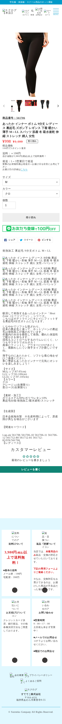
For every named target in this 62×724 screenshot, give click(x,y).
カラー (6, 188)
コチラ (37, 641)
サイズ (6, 177)
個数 (5, 200)
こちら (24, 169)
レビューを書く (31, 469)
